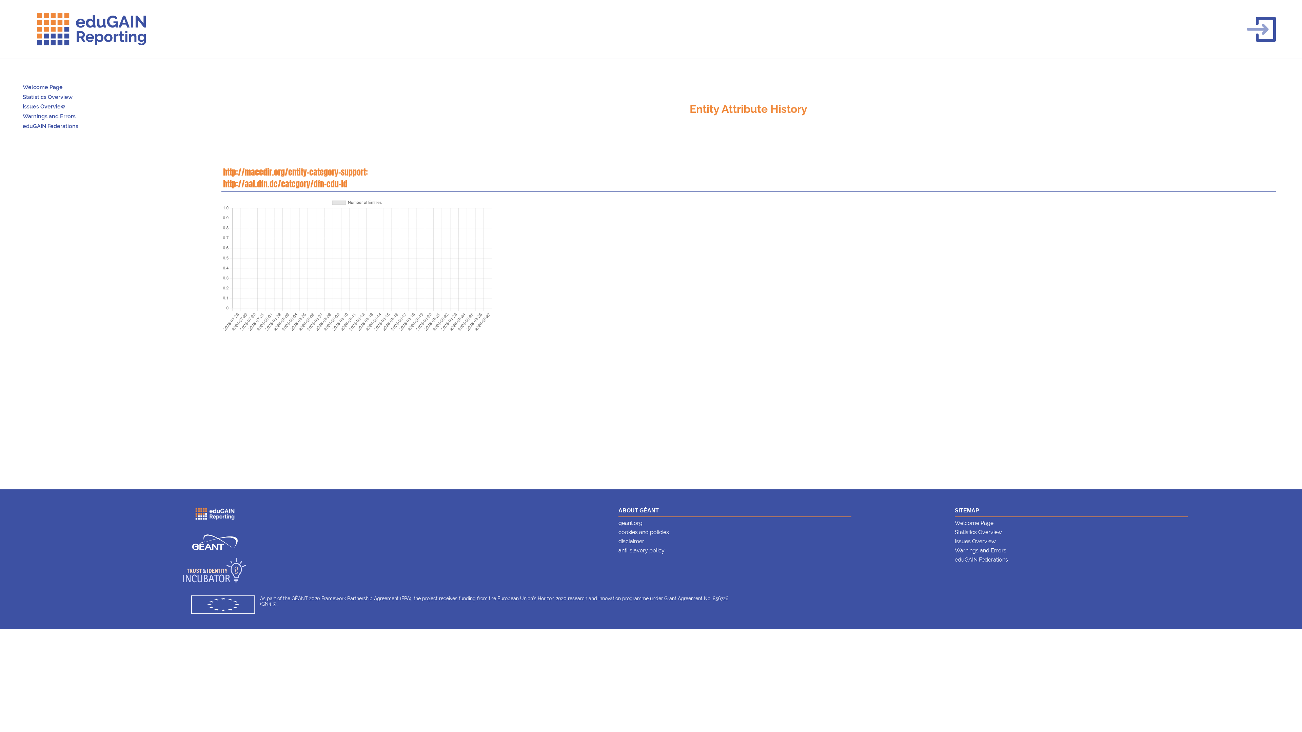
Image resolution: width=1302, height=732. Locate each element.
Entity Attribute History (748, 109)
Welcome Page (43, 87)
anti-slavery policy (641, 550)
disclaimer (631, 541)
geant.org (630, 523)
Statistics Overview (48, 97)
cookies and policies (643, 532)
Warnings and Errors (49, 116)
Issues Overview (44, 106)
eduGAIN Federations (50, 126)
